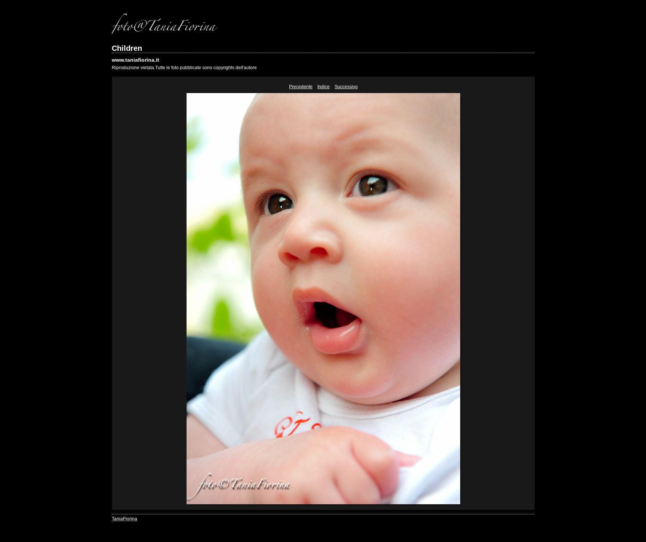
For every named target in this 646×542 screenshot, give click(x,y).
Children (127, 48)
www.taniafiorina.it (135, 60)
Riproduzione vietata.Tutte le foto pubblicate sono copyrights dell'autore (184, 67)
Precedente (301, 86)
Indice (323, 86)
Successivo (346, 86)
